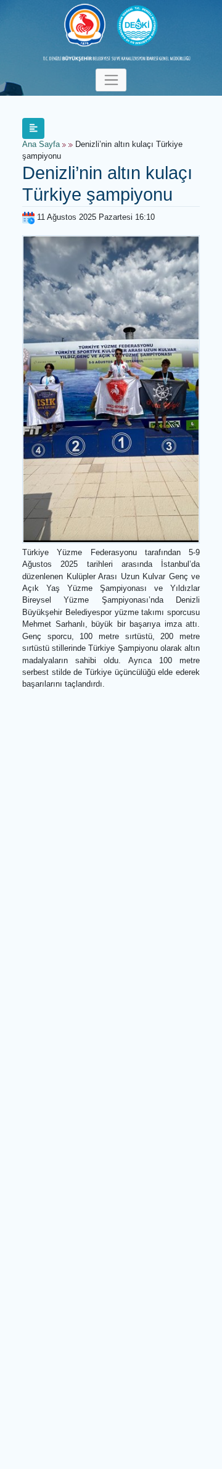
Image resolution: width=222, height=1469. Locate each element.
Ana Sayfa (41, 144)
